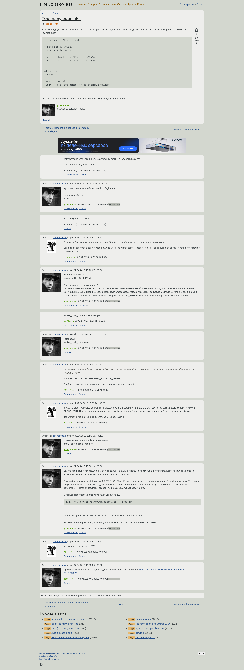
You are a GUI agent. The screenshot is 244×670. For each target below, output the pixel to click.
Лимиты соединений (62, 633)
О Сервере (44, 653)
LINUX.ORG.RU (56, 4)
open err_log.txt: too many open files (69, 619)
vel (65, 257)
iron (65, 390)
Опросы (121, 4)
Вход (199, 4)
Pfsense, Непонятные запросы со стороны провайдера (66, 130)
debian (49, 24)
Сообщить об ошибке (48, 656)
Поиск (140, 4)
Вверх (201, 653)
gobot (59, 105)
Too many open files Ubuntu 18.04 (152, 624)
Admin (55, 13)
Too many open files (61, 18)
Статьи (103, 4)
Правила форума (57, 653)
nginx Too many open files (64, 624)
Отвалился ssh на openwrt (186, 129)
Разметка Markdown (76, 653)
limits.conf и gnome (145, 637)
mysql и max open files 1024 (149, 628)
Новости (81, 4)
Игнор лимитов (143, 619)
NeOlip (67, 321)
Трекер (132, 4)
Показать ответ (71, 175)
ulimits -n (140, 633)
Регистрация (187, 4)
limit (56, 24)
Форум (112, 4)
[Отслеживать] (196, 39)
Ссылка (45, 120)
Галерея (92, 4)
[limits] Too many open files (65, 628)
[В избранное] (196, 30)
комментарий (60, 183)
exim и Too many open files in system (70, 637)
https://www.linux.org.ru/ (49, 659)
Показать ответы (71, 305)
